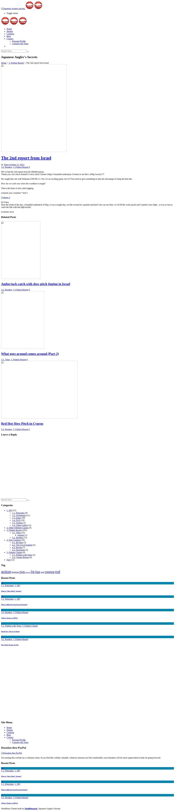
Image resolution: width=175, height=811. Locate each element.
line (37, 572)
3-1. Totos (5, 359)
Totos (6, 164)
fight (22, 572)
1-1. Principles (18, 513)
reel (42, 572)
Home (9, 29)
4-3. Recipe (17, 547)
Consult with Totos (20, 44)
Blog (9, 36)
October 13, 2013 (16, 164)
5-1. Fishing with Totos (22, 555)
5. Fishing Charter (14, 552)
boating (15, 572)
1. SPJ (9, 510)
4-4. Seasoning (18, 550)
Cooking (10, 34)
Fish (8, 560)
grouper (21, 535)
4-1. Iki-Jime (17, 542)
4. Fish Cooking (14, 540)
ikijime (28, 572)
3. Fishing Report (16, 63)
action (6, 571)
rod (57, 572)
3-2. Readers (6, 167)
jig (32, 572)
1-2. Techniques (19, 515)
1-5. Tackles (17, 523)
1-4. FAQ (16, 520)
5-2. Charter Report (20, 557)
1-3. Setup (16, 518)
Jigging (10, 31)
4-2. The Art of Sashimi (22, 545)
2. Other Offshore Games (17, 528)
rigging (50, 572)
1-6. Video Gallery (20, 525)
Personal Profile (19, 41)
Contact (10, 39)
